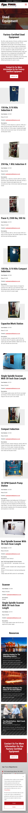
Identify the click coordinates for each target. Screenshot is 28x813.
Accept (14, 803)
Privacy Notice (7, 790)
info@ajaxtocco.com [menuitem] (17, 1)
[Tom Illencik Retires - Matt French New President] (14, 719)
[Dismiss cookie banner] (23, 777)
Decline (14, 807)
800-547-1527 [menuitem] (9, 1)
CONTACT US (14, 76)
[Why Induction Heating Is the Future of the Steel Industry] (14, 686)
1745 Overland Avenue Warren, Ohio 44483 (13, 771)
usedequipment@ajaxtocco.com (13, 120)
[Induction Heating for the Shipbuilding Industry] (14, 653)
